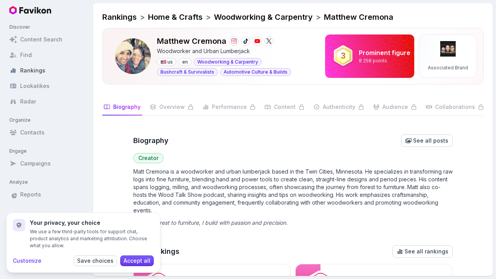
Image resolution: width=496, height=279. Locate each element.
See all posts (430, 140)
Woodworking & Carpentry (263, 17)
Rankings (119, 17)
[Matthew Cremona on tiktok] (245, 41)
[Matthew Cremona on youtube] (257, 41)
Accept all (137, 260)
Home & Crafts (175, 17)
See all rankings (426, 251)
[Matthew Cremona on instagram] (234, 41)
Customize (27, 260)
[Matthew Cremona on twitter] (269, 41)
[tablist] (293, 109)
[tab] (122, 109)
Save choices (95, 260)
